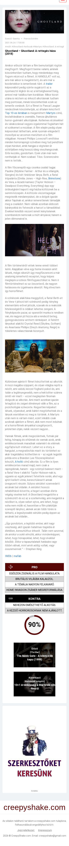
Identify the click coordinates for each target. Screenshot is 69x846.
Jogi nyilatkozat (26, 830)
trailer (49, 83)
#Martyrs (37, 47)
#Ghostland (17, 47)
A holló (19, 461)
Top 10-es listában (16, 113)
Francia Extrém (31, 39)
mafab (17, 556)
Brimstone (54, 178)
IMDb (8, 556)
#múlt (8, 47)
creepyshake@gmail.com (52, 835)
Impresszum (45, 830)
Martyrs (50, 113)
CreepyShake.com (21, 835)
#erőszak (27, 47)
